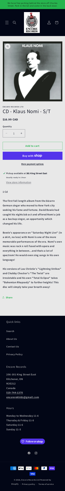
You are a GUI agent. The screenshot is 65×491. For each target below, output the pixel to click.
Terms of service (46, 484)
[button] (7, 22)
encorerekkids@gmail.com (22, 397)
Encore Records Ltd (30, 480)
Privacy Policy (14, 354)
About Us (11, 338)
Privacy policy (28, 484)
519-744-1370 (14, 392)
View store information (18, 182)
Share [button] (9, 297)
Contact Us (12, 346)
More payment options (32, 164)
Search (10, 331)
